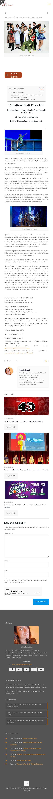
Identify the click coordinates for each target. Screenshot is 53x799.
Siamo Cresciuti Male (30, 738)
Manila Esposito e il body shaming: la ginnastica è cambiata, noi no (24, 705)
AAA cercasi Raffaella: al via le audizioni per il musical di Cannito (26, 470)
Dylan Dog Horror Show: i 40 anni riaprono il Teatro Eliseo (23, 421)
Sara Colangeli (21, 17)
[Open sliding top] (3, 3)
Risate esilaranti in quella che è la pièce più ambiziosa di (28, 95)
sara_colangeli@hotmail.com (22, 664)
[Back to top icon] (26, 783)
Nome (6, 560)
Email (6, 570)
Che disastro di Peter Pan (17, 93)
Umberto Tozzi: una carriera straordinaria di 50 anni (25, 749)
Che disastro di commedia (20, 97)
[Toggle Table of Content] (40, 89)
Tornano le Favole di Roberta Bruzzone (30, 764)
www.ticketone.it (27, 353)
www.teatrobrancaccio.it (13, 353)
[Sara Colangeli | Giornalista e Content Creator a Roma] (7, 4)
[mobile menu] (50, 4)
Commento (8, 533)
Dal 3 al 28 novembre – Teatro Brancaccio (25, 99)
